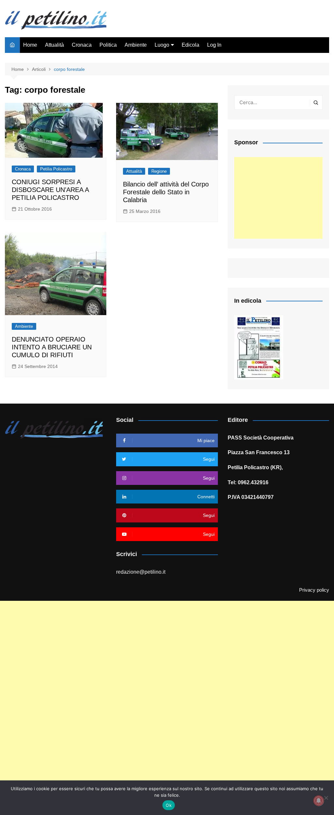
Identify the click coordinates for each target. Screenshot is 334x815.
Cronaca (82, 45)
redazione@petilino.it (140, 572)
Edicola (190, 45)
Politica (108, 45)
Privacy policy (314, 590)
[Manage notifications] (318, 800)
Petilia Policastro (56, 169)
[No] (326, 797)
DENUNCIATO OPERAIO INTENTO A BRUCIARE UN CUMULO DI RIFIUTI (52, 347)
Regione (159, 171)
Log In (214, 45)
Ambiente (136, 45)
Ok (169, 805)
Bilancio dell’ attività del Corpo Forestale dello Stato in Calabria (166, 192)
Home (30, 45)
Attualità (54, 45)
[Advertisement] (278, 198)
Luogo (162, 45)
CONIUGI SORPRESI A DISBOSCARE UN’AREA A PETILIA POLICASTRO (50, 189)
